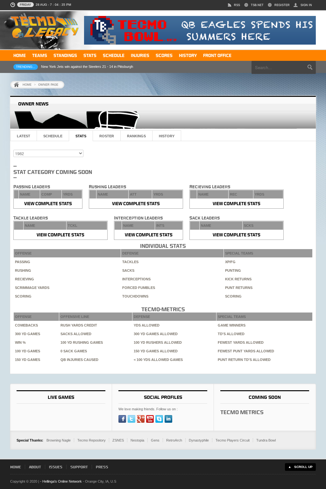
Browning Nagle (58, 440)
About (35, 467)
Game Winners (231, 325)
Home (27, 84)
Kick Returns (238, 279)
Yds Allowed (146, 325)
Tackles (130, 262)
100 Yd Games (27, 351)
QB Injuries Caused (79, 360)
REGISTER (282, 5)
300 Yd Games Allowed (156, 334)
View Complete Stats (48, 203)
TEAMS (39, 55)
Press (102, 467)
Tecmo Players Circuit (233, 440)
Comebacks (26, 325)
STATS (89, 55)
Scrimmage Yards (32, 288)
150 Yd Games (27, 360)
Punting (233, 270)
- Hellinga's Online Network (61, 481)
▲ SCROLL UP (300, 467)
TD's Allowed (231, 334)
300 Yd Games (27, 334)
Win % (20, 342)
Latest (23, 136)
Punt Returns (238, 288)
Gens (155, 440)
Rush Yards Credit (78, 325)
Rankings (136, 136)
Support (79, 467)
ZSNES (118, 440)
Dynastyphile (199, 440)
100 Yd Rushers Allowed (158, 342)
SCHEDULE (113, 55)
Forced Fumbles (138, 288)
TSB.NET (257, 5)
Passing (22, 262)
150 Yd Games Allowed (156, 351)
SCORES (164, 55)
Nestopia (137, 440)
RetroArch (174, 440)
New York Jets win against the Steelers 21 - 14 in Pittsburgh (87, 66)
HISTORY (188, 55)
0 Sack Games (73, 351)
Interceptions (136, 279)
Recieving (24, 279)
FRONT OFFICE (217, 55)
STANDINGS (65, 55)
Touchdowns (135, 296)
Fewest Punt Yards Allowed (246, 351)
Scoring (23, 296)
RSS (237, 5)
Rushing (23, 270)
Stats (80, 136)
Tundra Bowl (266, 440)
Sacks (128, 270)
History (166, 136)
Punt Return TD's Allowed (244, 360)
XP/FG (230, 262)
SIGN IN (306, 5)
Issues (55, 467)
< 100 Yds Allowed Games (158, 360)
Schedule (52, 136)
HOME (19, 55)
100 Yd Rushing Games (81, 342)
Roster (106, 136)
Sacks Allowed (75, 334)
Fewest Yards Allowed (241, 342)
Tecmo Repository (91, 440)
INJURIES (140, 55)
